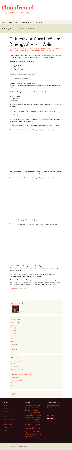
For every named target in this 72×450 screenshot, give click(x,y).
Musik (12, 339)
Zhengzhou (31, 436)
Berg (31, 48)
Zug (34, 436)
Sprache (24, 48)
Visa (40, 432)
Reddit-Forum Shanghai (17, 380)
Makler (40, 419)
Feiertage (47, 48)
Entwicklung (31, 412)
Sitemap (6, 427)
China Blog (14, 364)
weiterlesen (23, 311)
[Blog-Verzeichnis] (50, 418)
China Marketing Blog (16, 366)
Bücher (13, 328)
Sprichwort (43, 50)
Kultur (12, 336)
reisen (33, 425)
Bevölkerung (36, 48)
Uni (12, 347)
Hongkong (33, 417)
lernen (37, 420)
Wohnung (30, 434)
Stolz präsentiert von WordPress (18, 446)
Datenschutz (7, 411)
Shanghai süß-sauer (16, 383)
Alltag (26, 405)
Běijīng (28, 410)
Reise (12, 341)
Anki (29, 405)
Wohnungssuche (37, 434)
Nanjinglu (17, 50)
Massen (56, 48)
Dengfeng (37, 410)
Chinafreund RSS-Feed (17, 369)
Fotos (5, 416)
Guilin (28, 417)
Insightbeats (14, 377)
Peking (38, 422)
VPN (26, 434)
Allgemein (13, 322)
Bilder (12, 325)
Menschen (12, 50)
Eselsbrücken (28, 415)
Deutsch (26, 412)
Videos (13, 349)
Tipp (33, 432)
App (31, 405)
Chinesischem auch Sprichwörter (50, 55)
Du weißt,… (39, 22)
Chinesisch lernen (15, 372)
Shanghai (36, 428)
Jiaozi (28, 420)
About (3, 22)
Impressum (6, 422)
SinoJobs (13, 385)
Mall (52, 48)
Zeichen (26, 436)
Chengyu (42, 48)
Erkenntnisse (37, 412)
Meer (59, 48)
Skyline (27, 432)
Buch (37, 407)
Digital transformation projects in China (21, 374)
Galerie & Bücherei (27, 22)
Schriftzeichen (24, 50)
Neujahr (34, 422)
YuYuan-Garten (50, 50)
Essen (12, 333)
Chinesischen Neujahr (44, 119)
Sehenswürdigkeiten (34, 50)
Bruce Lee (33, 407)
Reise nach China (13, 22)
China (33, 410)
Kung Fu (32, 420)
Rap (26, 425)
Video (36, 431)
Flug (37, 415)
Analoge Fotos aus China (17, 361)
